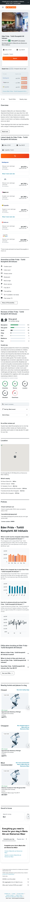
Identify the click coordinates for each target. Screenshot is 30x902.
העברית (18, 3)
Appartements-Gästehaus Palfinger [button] (11, 712)
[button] (28, 2)
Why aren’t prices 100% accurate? (12, 885)
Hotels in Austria (10, 895)
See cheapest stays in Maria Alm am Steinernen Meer (23, 727)
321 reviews (21, 40)
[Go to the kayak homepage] (11, 7)
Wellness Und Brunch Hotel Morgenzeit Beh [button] (13, 787)
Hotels (13, 893)
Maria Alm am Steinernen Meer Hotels (14, 896)
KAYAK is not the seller (8, 879)
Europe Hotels (20, 893)
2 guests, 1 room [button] (8, 54)
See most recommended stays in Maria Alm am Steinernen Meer (22, 764)
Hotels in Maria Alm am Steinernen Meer (13, 851)
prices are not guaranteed (8, 874)
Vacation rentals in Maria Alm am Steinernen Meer (13, 855)
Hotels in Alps (19, 895)
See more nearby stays (23, 690)
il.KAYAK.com (7, 893)
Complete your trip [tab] (9, 839)
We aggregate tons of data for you (12, 882)
